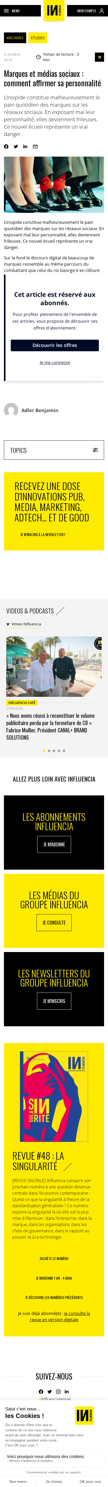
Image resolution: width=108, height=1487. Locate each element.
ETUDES (38, 37)
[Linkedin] (25, 146)
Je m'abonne (54, 844)
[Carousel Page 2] (49, 751)
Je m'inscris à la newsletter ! (42, 534)
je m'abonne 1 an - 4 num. (54, 1278)
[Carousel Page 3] (54, 751)
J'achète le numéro (54, 1258)
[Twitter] (16, 146)
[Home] (54, 10)
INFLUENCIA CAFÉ (21, 702)
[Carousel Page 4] (59, 751)
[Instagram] (58, 1391)
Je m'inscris (54, 1001)
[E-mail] (35, 146)
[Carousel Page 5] (64, 751)
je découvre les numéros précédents (54, 1297)
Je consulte (54, 922)
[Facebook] (6, 146)
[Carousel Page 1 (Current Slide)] (44, 751)
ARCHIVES (15, 37)
